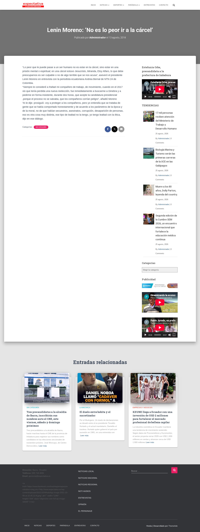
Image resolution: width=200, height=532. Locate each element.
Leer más (43, 446)
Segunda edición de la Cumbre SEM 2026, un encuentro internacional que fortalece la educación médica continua (166, 227)
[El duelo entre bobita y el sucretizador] (100, 388)
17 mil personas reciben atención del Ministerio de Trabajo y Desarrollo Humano (166, 120)
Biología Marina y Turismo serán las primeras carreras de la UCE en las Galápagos (165, 157)
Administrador (163, 138)
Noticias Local (86, 471)
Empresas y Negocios (142, 408)
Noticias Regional (88, 484)
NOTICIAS (104, 5)
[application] (160, 89)
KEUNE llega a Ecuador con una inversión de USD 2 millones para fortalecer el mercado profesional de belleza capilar (152, 417)
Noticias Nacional (87, 478)
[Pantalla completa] (174, 96)
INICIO (93, 5)
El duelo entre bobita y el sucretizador (95, 413)
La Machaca (85, 408)
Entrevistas (84, 498)
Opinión (82, 504)
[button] (108, 5)
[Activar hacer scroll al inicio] (194, 526)
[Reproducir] (145, 96)
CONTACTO (163, 5)
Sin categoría (41, 127)
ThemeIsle (173, 526)
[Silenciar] (169, 96)
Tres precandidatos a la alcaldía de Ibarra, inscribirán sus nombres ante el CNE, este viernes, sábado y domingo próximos (47, 418)
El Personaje (85, 511)
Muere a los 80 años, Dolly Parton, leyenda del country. (167, 190)
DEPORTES (118, 5)
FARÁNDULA (133, 5)
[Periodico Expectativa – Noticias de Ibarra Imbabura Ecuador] (33, 4)
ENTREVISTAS (149, 5)
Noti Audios (84, 491)
